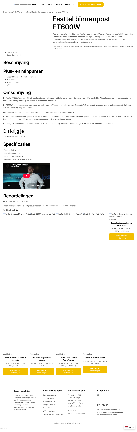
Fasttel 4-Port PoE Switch (95, 358)
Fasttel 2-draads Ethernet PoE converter (15, 359)
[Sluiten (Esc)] (6, 428)
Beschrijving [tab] (12, 52)
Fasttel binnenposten (39, 12)
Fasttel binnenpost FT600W (115, 46)
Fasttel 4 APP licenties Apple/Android (68, 359)
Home (5, 12)
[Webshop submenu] (73, 4)
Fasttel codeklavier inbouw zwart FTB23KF (121, 224)
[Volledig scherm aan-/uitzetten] (2, 428)
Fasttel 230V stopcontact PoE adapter (42, 359)
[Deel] (4, 428)
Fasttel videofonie (24, 12)
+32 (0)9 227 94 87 (76, 403)
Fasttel (60, 48)
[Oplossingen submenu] (51, 4)
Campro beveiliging (22, 391)
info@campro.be (74, 406)
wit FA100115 (129, 46)
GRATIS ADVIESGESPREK (90, 5)
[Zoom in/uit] (0, 428)
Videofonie (13, 12)
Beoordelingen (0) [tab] (14, 55)
